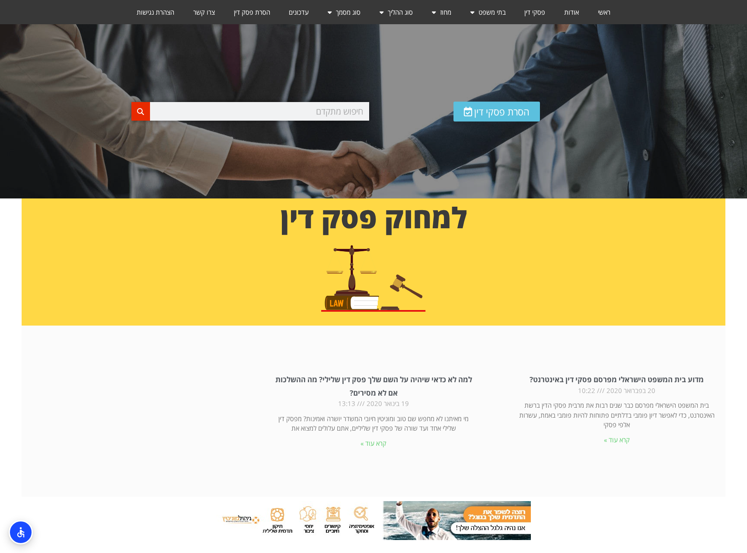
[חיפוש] (140, 111)
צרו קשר (204, 12)
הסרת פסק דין (252, 12)
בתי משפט (492, 12)
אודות (571, 12)
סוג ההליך (400, 12)
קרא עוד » (617, 439)
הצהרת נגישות (155, 12)
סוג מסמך (348, 12)
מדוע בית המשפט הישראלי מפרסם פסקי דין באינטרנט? (617, 379)
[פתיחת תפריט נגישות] (21, 532)
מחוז (445, 12)
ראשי (604, 12)
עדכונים (299, 12)
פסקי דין (534, 12)
